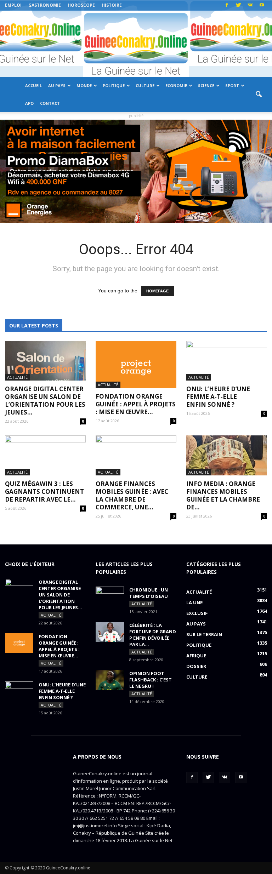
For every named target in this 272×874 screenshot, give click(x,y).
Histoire (112, 5)
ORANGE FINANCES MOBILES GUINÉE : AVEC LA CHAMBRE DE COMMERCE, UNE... (132, 495)
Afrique (196, 655)
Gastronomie (44, 5)
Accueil (33, 85)
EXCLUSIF (197, 613)
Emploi (13, 5)
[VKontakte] (250, 5)
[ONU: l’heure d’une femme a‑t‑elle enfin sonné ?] (226, 361)
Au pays (57, 85)
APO (29, 103)
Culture (145, 85)
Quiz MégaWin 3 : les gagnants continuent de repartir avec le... (44, 491)
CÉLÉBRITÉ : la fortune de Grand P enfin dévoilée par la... (152, 634)
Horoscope (81, 5)
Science (206, 85)
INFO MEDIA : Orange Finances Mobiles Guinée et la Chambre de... (223, 495)
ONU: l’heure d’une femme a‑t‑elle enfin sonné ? (218, 397)
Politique (114, 85)
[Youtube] (261, 5)
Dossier (196, 666)
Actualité (17, 377)
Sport (232, 85)
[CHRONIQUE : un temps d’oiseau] (110, 596)
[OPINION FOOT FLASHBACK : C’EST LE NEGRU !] (110, 680)
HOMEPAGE (157, 291)
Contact (50, 103)
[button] (258, 94)
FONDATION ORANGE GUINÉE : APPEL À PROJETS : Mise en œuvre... (136, 404)
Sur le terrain (204, 634)
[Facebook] (226, 5)
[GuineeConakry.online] (136, 44)
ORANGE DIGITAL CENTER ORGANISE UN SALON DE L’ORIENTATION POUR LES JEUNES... (45, 400)
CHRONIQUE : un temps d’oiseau (148, 593)
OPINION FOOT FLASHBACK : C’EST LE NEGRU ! (150, 679)
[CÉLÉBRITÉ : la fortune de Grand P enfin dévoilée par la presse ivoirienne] (110, 632)
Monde (84, 85)
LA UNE (194, 602)
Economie (176, 85)
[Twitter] (238, 5)
